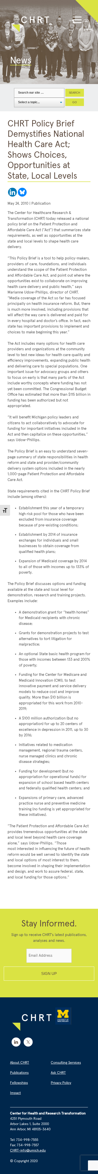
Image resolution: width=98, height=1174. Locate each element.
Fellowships (19, 1083)
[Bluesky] (22, 192)
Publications (19, 1073)
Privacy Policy (61, 1083)
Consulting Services (66, 1062)
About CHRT (19, 1062)
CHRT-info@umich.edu (28, 1150)
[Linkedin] (12, 192)
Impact (15, 1093)
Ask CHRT (58, 1073)
